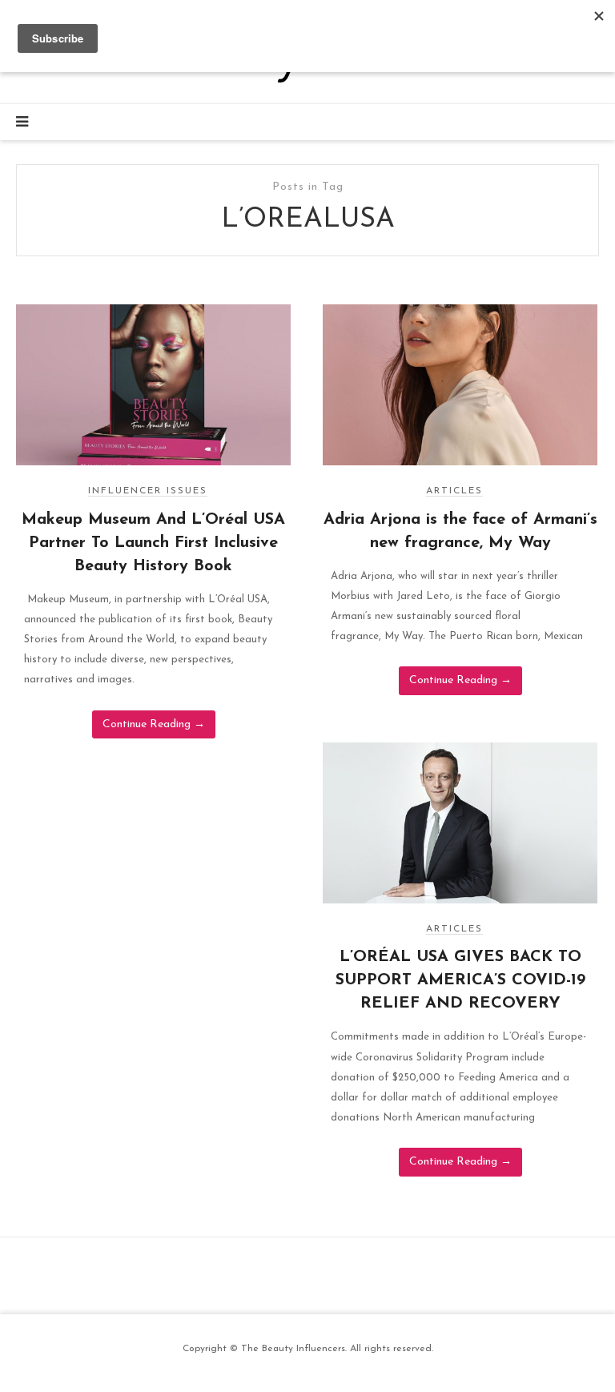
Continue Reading (153, 724)
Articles (454, 491)
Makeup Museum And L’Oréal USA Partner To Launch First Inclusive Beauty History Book (153, 543)
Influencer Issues (147, 491)
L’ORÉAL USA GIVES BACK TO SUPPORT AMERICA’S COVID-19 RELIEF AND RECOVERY (460, 980)
